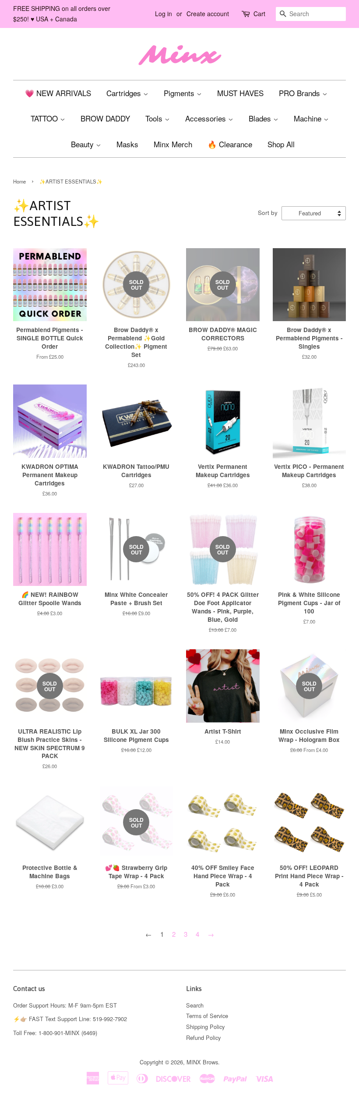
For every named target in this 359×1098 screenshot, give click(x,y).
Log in (163, 13)
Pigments (180, 92)
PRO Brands (300, 92)
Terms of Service (207, 1015)
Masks (127, 144)
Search (195, 1005)
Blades (261, 118)
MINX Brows (202, 1062)
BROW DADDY (105, 118)
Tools (155, 118)
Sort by (268, 212)
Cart (259, 13)
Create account (208, 13)
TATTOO (45, 118)
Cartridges (124, 92)
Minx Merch (173, 144)
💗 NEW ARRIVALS (58, 92)
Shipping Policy (205, 1026)
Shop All (281, 144)
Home (19, 181)
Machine (309, 118)
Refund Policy (203, 1037)
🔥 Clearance (230, 144)
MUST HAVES (240, 92)
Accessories (206, 118)
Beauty (83, 144)
